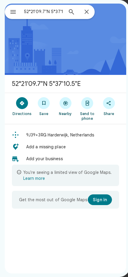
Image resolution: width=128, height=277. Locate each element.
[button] (65, 135)
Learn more (34, 178)
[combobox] (43, 11)
